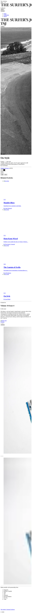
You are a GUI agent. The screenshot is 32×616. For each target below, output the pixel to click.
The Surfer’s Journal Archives (8, 609)
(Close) (2, 11)
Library (2, 26)
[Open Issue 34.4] (4, 320)
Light (2, 174)
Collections (6, 15)
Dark (6, 174)
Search (5, 16)
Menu (2, 9)
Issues (5, 13)
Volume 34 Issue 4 (5, 168)
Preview (2, 322)
